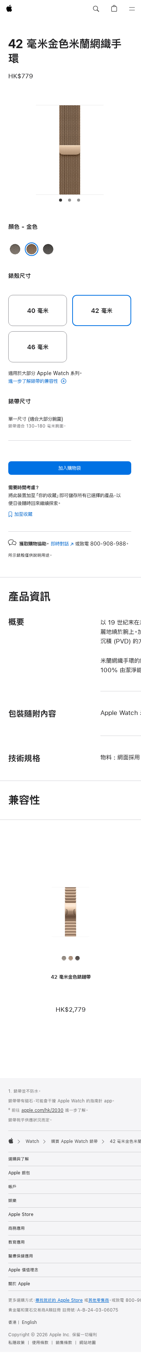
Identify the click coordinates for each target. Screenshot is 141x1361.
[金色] (31, 249)
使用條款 (40, 1342)
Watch (32, 1141)
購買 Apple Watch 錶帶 (74, 1141)
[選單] (132, 9)
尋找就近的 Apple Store (59, 1300)
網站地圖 (87, 1342)
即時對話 (62, 543)
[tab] (60, 200)
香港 (12, 1322)
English (29, 1322)
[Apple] (11, 1140)
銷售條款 (64, 1342)
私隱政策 (16, 1342)
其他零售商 (98, 1300)
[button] (96, 9)
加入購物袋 (69, 468)
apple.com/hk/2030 (42, 1110)
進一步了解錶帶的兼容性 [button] (33, 381)
